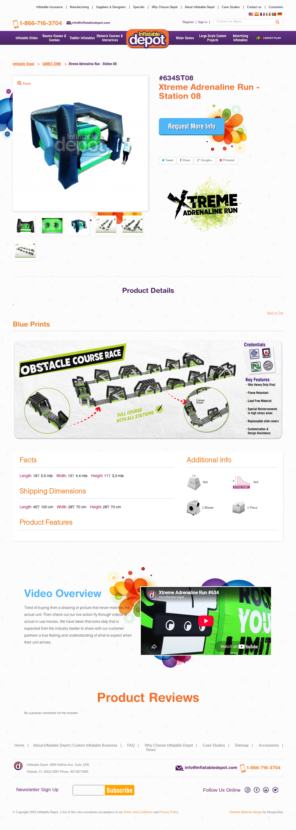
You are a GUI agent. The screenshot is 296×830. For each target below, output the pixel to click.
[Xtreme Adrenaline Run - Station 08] (25, 226)
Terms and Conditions (138, 812)
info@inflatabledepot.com (91, 22)
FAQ (133, 745)
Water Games (185, 38)
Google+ (206, 160)
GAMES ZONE (52, 64)
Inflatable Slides (27, 38)
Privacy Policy (169, 812)
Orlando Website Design (246, 812)
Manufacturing (82, 7)
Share (186, 160)
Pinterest (228, 160)
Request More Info (191, 126)
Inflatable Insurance (52, 7)
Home (21, 745)
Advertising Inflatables (240, 38)
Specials (141, 7)
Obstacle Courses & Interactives (110, 38)
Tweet (169, 160)
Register (190, 22)
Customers (276, 7)
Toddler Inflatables (82, 38)
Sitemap (244, 745)
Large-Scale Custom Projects (212, 38)
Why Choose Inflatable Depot (171, 745)
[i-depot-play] (268, 38)
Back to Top (275, 313)
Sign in (204, 22)
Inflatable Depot (23, 64)
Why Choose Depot (167, 7)
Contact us (256, 7)
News (151, 750)
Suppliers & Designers (113, 7)
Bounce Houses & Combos (54, 38)
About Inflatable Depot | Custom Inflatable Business (77, 745)
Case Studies (233, 7)
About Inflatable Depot (202, 7)
